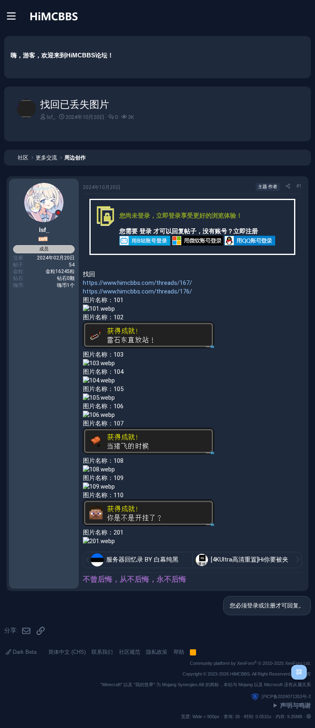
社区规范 (129, 652)
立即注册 (245, 231)
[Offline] (58, 213)
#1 (299, 186)
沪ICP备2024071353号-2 (286, 696)
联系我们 (102, 652)
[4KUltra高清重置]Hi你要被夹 (249, 559)
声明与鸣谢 (295, 705)
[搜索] (304, 16)
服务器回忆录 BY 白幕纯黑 (142, 559)
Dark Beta (24, 652)
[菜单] (11, 16)
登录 (145, 231)
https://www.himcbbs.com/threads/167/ (137, 283)
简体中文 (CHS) (66, 652)
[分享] (288, 186)
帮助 (178, 652)
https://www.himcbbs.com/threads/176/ (137, 291)
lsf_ (51, 117)
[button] (308, 716)
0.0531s (264, 716)
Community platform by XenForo (250, 663)
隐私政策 (156, 652)
